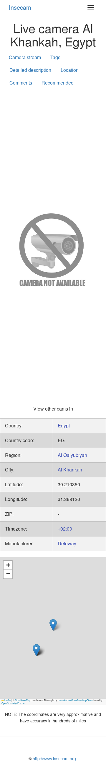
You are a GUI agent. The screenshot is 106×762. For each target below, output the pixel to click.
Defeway (67, 543)
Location (70, 70)
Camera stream (25, 57)
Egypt (64, 425)
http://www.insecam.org (54, 758)
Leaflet (7, 700)
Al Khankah (70, 469)
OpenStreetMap (22, 700)
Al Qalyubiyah (72, 455)
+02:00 (65, 528)
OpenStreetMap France (12, 703)
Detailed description (30, 70)
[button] (36, 650)
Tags (55, 57)
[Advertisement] (53, 148)
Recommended (58, 82)
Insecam (20, 7)
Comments (20, 82)
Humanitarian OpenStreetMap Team (75, 700)
